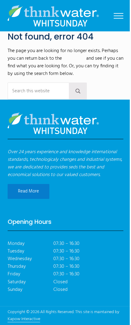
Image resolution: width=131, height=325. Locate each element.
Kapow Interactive (24, 319)
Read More (28, 191)
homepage (74, 58)
